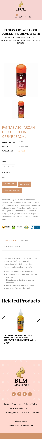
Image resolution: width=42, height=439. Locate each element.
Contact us (16, 404)
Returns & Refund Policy (20, 408)
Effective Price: (9, 142)
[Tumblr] (30, 394)
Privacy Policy (30, 404)
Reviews (24, 240)
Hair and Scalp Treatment (23, 37)
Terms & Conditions (30, 412)
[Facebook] (19, 394)
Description (10, 240)
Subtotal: (6, 173)
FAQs (6, 404)
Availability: (7, 151)
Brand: (5, 146)
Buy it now (24, 184)
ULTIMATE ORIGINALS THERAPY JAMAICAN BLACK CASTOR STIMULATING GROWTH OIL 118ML (20, 337)
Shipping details (12, 247)
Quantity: (6, 161)
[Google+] (25, 394)
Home (7, 37)
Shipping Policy (11, 412)
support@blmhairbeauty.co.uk (21, 425)
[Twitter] (14, 394)
